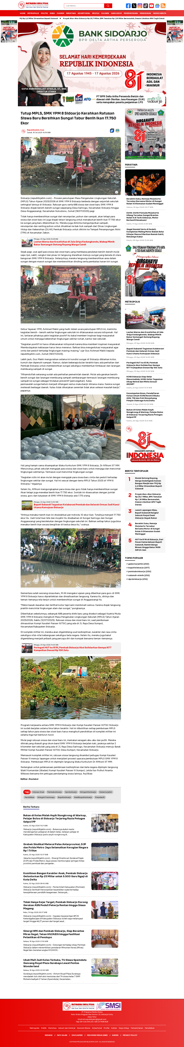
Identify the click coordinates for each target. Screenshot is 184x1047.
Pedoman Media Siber (97, 1035)
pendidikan (29, 797)
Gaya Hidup (116, 13)
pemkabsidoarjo (54, 792)
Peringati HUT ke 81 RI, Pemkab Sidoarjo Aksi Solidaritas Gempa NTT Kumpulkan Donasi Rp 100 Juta (73, 649)
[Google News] (158, 7)
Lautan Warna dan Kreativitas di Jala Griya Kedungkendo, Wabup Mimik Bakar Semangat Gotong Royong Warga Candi (74, 243)
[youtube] (152, 7)
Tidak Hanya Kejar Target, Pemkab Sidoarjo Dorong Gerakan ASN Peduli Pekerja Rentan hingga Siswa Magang (55, 905)
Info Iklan (62, 1035)
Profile (95, 13)
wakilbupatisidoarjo (83, 797)
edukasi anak (38, 792)
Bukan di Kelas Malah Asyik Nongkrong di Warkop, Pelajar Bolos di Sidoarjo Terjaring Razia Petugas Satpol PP (54, 818)
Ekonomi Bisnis (83, 1028)
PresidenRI (100, 797)
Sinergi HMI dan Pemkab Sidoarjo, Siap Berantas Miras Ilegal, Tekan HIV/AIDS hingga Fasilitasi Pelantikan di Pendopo (53, 934)
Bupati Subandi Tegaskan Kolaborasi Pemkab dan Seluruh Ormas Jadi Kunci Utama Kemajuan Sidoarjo (76, 506)
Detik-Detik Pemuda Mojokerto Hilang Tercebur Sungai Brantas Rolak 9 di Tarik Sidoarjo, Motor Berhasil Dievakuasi (142, 216)
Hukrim (60, 13)
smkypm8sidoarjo (88, 792)
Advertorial (84, 13)
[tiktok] (146, 7)
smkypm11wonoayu (46, 797)
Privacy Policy (130, 1035)
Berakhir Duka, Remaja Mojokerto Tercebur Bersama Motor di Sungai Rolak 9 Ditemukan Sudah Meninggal (144, 201)
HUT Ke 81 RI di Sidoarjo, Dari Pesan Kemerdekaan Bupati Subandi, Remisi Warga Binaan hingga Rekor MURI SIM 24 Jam (149, 544)
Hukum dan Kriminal (66, 1028)
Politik (44, 13)
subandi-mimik (139, 575)
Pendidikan (145, 13)
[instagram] (140, 7)
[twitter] (135, 7)
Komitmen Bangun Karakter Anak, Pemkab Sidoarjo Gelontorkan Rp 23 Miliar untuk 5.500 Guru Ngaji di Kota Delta (55, 876)
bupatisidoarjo (64, 797)
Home (22, 13)
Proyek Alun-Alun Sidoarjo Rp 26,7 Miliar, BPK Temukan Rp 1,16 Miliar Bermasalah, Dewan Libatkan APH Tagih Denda (78, 18)
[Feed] (163, 7)
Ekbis (52, 13)
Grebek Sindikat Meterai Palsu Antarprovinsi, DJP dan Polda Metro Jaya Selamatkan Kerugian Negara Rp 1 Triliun (55, 847)
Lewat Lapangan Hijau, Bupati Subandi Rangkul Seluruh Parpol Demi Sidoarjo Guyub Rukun (147, 514)
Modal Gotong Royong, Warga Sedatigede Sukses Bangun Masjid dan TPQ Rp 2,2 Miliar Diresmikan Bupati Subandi (148, 483)
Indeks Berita (159, 13)
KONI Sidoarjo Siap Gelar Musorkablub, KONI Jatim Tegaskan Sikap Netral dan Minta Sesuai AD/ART (144, 380)
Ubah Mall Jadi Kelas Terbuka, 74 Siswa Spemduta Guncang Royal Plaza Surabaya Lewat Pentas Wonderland (54, 963)
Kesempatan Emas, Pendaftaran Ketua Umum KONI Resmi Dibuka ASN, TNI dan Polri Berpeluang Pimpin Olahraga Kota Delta (143, 397)
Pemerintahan (131, 13)
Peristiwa (71, 13)
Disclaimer (77, 1035)
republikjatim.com (35, 130)
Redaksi (49, 1035)
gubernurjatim (105, 792)
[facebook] (129, 7)
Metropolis (33, 13)
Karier (115, 1035)
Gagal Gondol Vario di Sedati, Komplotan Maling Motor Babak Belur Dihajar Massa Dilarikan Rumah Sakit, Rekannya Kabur (145, 233)
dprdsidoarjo (71, 792)
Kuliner (105, 13)
